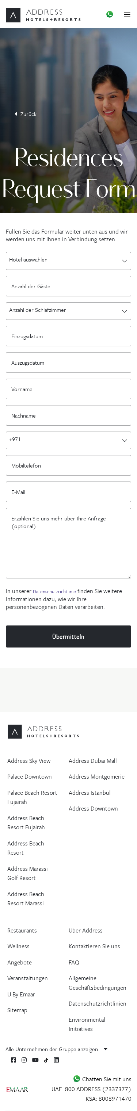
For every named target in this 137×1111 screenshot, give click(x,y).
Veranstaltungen (27, 978)
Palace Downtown (29, 776)
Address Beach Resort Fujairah (26, 823)
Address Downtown (93, 808)
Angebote (19, 962)
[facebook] (13, 1060)
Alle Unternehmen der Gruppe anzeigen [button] (52, 1049)
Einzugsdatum (28, 335)
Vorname (23, 388)
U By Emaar (21, 994)
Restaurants (22, 930)
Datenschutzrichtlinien (97, 1003)
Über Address (86, 930)
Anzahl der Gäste (32, 285)
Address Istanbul (90, 792)
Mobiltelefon (28, 465)
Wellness (18, 946)
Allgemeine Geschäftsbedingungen (97, 983)
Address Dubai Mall (93, 760)
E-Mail (20, 491)
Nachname (25, 415)
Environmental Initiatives (87, 1024)
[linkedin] (56, 1060)
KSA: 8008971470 (109, 1098)
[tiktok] (46, 1060)
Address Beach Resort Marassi (25, 899)
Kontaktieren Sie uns (94, 946)
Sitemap (17, 1010)
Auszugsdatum (27, 362)
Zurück (28, 114)
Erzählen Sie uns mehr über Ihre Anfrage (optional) (58, 518)
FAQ (74, 962)
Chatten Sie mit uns (106, 1079)
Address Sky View (28, 760)
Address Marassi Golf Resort (27, 873)
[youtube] (35, 1060)
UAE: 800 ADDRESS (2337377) (92, 1089)
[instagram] (24, 1060)
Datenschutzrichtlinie (54, 591)
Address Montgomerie (97, 776)
